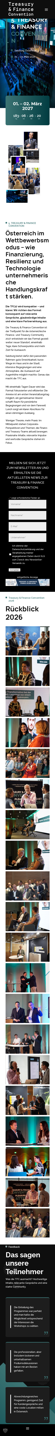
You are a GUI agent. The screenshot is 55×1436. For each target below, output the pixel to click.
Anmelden (14, 570)
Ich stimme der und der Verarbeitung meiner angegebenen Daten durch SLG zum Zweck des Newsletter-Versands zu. (28, 555)
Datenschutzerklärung (24, 549)
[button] (5, 1430)
